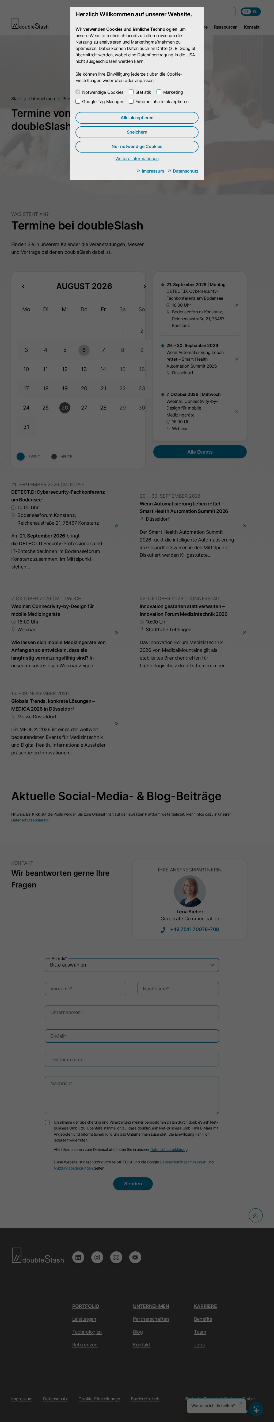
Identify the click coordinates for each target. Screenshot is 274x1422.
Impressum (153, 171)
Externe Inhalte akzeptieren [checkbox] (162, 101)
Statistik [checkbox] (143, 92)
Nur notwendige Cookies (137, 146)
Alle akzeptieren (137, 117)
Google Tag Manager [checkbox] (102, 101)
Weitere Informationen (136, 158)
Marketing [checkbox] (173, 92)
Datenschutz (186, 171)
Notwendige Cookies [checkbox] (102, 92)
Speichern (137, 132)
